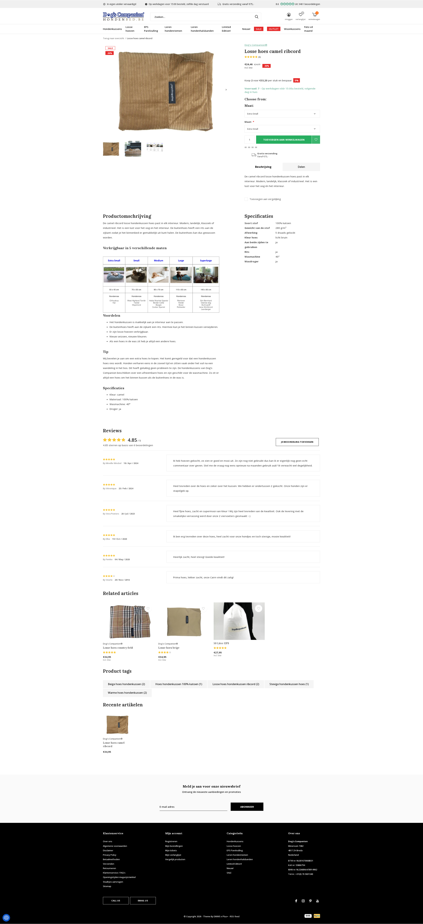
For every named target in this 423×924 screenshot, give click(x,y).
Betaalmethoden (111, 859)
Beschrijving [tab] (263, 167)
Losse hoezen (130, 29)
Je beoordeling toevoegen (297, 441)
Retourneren (109, 868)
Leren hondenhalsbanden (202, 29)
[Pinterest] (310, 901)
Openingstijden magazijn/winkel (119, 877)
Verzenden (108, 863)
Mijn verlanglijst (173, 854)
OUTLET (274, 29)
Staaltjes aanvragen (113, 881)
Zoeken (256, 17)
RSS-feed (234, 916)
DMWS (217, 916)
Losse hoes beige (168, 647)
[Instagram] (303, 901)
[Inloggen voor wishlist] (316, 139)
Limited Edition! (226, 29)
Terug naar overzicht (113, 38)
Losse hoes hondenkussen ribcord (235, 684)
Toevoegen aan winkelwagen (284, 139)
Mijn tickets (171, 850)
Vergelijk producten (175, 859)
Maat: (249, 121)
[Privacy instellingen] (6, 918)
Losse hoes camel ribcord (113, 744)
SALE (259, 29)
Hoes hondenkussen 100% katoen (178, 684)
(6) (259, 56)
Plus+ (225, 916)
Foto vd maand (308, 29)
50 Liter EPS (221, 643)
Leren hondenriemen (173, 29)
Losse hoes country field (118, 647)
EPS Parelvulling (151, 29)
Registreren (171, 841)
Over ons (107, 841)
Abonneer (247, 806)
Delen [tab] (301, 167)
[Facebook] (296, 901)
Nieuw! (246, 29)
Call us (115, 900)
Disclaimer (108, 850)
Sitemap (107, 886)
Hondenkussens (112, 29)
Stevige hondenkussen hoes (289, 684)
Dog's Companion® (256, 45)
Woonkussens (292, 29)
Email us (143, 900)
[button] (111, 149)
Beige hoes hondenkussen (126, 684)
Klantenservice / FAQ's (114, 872)
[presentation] (226, 89)
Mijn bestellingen (174, 845)
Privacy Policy (109, 854)
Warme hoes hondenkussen (127, 692)
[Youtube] (317, 901)
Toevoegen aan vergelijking (265, 199)
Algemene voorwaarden (115, 845)
